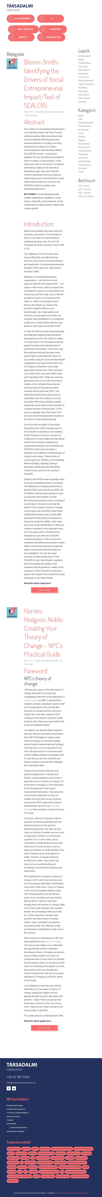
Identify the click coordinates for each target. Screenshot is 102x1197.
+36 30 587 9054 (18, 1077)
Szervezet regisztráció (18, 1128)
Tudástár (82, 101)
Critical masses (31, 700)
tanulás (36, 1176)
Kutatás (81, 136)
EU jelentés (83, 129)
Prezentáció (84, 147)
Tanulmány (59, 112)
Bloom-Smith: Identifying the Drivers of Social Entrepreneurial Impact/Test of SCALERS (43, 84)
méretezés (12, 1167)
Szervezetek (84, 98)
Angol (37, 112)
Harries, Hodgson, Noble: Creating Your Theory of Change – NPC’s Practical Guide (44, 632)
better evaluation (14, 1149)
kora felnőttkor (13, 1162)
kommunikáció (81, 1158)
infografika (70, 1158)
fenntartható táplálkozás (83, 1149)
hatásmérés (60, 1153)
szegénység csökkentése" (76, 1172)
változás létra (13, 1181)
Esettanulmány (85, 126)
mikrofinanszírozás (45, 1162)
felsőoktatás (45, 1149)
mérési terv (22, 1167)
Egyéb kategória (85, 122)
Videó (81, 172)
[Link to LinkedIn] (14, 1088)
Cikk (42, 112)
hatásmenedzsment (46, 1153)
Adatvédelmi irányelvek (15, 1131)
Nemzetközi (49, 112)
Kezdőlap (82, 87)
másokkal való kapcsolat (77, 1162)
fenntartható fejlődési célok (62, 1149)
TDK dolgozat (84, 165)
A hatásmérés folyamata (16, 1109)
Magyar (81, 140)
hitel (32, 1158)
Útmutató (54, 661)
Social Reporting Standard (48, 1172)
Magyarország (30, 1162)
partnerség (12, 1172)
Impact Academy (86, 84)
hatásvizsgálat (13, 1158)
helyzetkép (25, 1158)
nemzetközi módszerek (48, 1167)
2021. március (84, 189)
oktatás (85, 1167)
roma (20, 1172)
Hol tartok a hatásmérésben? (18, 1113)
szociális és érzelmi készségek (19, 1176)
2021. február (84, 193)
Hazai (81, 133)
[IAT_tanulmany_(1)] (12, 64)
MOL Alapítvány (60, 1162)
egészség (26, 1149)
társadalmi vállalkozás (79, 1176)
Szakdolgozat (84, 151)
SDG (25, 1172)
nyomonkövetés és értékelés (69, 1167)
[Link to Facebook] (9, 1088)
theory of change (53, 941)
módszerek (33, 1167)
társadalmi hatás (63, 1176)
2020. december (85, 196)
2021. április (84, 185)
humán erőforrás (43, 1158)
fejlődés (35, 1149)
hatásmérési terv (73, 1153)
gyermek (11, 1153)
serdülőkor (33, 1172)
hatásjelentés (21, 1153)
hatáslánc (32, 1153)
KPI (22, 1162)
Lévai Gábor (33, 115)
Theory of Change (47, 1176)
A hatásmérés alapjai (15, 1106)
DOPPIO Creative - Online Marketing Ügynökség (71, 1193)
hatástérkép (86, 1153)
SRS (62, 1172)
